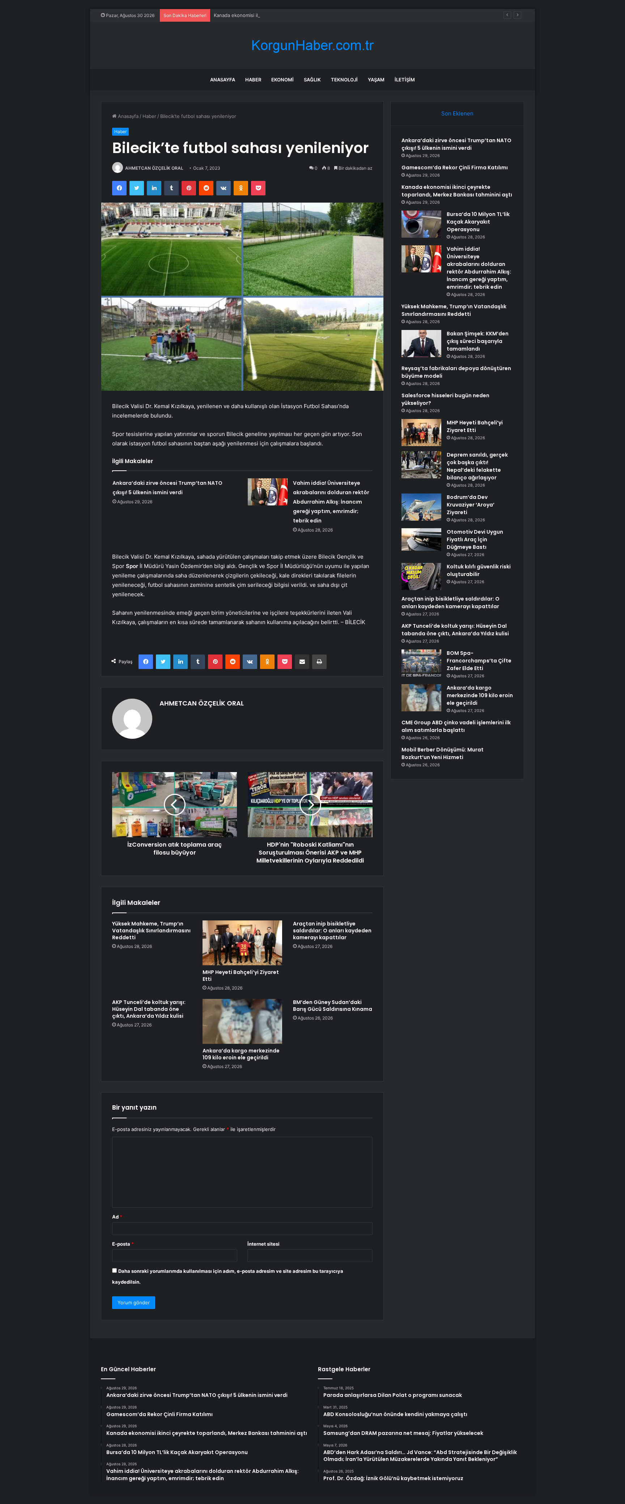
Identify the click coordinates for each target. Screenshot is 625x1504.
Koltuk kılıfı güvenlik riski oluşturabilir (479, 570)
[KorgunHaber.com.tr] (312, 45)
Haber (253, 79)
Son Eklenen (457, 113)
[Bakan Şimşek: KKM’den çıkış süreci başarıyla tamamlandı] (421, 343)
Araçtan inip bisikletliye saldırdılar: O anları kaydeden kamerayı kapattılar (332, 930)
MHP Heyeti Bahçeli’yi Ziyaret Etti (241, 976)
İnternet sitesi (263, 1244)
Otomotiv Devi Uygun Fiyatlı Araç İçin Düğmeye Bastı (475, 539)
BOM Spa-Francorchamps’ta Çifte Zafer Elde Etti (479, 660)
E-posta (123, 1244)
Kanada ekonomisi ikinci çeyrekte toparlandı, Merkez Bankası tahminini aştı (298, 15)
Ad (117, 1217)
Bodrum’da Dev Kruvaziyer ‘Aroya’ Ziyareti (470, 504)
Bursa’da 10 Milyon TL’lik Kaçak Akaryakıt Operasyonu (478, 222)
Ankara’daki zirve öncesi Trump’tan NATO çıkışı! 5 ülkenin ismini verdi (456, 144)
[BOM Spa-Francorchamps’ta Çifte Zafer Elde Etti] (421, 663)
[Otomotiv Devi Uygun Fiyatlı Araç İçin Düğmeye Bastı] (421, 539)
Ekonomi (282, 79)
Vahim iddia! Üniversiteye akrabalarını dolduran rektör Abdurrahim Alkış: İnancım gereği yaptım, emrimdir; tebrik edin (331, 501)
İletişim (405, 79)
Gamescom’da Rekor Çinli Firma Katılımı (454, 167)
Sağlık (312, 79)
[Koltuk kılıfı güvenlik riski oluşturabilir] (421, 576)
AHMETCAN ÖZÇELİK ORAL (154, 168)
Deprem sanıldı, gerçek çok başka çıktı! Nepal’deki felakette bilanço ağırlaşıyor (477, 466)
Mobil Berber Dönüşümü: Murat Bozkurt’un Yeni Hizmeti (442, 753)
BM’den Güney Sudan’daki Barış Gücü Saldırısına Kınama (332, 1006)
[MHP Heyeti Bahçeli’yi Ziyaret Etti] (242, 942)
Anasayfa (222, 79)
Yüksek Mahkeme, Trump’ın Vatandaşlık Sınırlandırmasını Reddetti (151, 930)
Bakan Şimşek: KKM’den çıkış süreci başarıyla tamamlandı (478, 341)
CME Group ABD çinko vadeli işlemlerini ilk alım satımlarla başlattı (456, 726)
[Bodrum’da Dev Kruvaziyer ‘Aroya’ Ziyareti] (421, 507)
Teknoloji (344, 79)
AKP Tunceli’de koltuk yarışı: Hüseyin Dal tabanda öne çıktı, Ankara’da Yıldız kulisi (149, 1009)
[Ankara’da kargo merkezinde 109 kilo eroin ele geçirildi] (242, 1021)
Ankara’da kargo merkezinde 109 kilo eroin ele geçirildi (241, 1054)
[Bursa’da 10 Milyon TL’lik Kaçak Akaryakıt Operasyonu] (421, 224)
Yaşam (376, 79)
